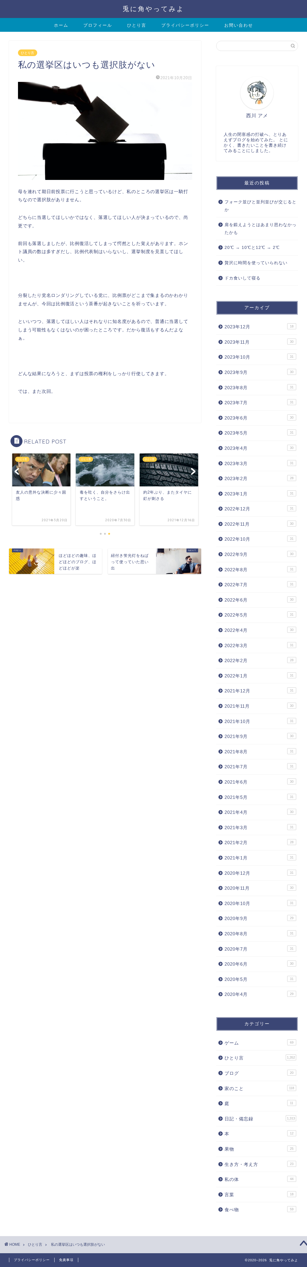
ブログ (259, 1073)
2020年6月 (259, 964)
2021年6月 (259, 781)
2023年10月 (259, 357)
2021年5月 (259, 797)
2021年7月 (259, 766)
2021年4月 (259, 812)
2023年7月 (259, 402)
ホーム (61, 25)
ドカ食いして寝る (243, 278)
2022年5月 (259, 614)
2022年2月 (259, 660)
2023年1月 (259, 493)
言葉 (259, 1194)
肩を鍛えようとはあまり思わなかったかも (261, 229)
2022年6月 (259, 599)
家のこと (259, 1088)
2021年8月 (259, 751)
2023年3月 (259, 463)
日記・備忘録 (260, 1118)
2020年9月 (259, 918)
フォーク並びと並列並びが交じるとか (261, 206)
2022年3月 (259, 645)
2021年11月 (259, 706)
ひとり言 (136, 25)
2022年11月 (259, 524)
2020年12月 (259, 873)
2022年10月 (259, 539)
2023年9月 (259, 372)
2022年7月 (259, 584)
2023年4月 (259, 448)
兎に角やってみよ (153, 8)
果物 (259, 1149)
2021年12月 (259, 690)
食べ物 (259, 1209)
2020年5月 (259, 979)
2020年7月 (259, 949)
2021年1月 (259, 857)
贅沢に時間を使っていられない (256, 263)
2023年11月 (259, 342)
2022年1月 (259, 675)
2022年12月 (259, 508)
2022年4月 (259, 630)
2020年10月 (259, 903)
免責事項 (66, 1260)
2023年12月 (259, 326)
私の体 (259, 1179)
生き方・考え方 (259, 1164)
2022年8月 (259, 569)
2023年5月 (259, 432)
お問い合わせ (238, 25)
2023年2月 (259, 478)
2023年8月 (259, 387)
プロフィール (97, 25)
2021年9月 (259, 736)
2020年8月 (259, 933)
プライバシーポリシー (185, 25)
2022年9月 (259, 554)
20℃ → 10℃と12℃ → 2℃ (252, 247)
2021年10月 (259, 721)
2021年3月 (259, 827)
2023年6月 (259, 417)
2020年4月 (259, 994)
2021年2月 (259, 842)
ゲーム (259, 1042)
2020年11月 (259, 888)
